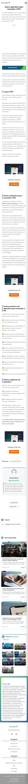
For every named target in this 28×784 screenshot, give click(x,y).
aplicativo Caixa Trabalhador (10, 203)
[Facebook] (12, 734)
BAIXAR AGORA (12, 67)
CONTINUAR (14, 184)
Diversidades (14, 768)
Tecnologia (14, 771)
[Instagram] (16, 734)
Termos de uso (14, 743)
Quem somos (14, 746)
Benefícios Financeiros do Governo (14, 763)
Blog (14, 765)
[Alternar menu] (26, 3)
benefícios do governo (16, 461)
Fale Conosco (14, 751)
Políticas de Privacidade (14, 749)
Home (14, 760)
